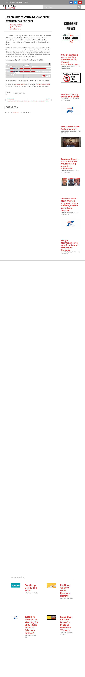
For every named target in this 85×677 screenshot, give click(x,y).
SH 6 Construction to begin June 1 (70, 127)
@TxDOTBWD (20, 84)
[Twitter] (75, 2)
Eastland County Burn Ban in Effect (70, 95)
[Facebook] (71, 2)
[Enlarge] (48, 65)
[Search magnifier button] (79, 7)
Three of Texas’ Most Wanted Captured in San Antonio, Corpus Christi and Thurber (69, 204)
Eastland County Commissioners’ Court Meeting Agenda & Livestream (69, 164)
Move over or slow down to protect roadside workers (66, 623)
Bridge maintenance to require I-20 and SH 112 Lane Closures (69, 245)
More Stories (17, 577)
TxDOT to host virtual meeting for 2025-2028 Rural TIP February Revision (31, 624)
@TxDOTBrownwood (43, 84)
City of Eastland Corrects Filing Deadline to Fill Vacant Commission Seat (70, 59)
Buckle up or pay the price (31, 588)
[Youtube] (80, 2)
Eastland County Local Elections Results (65, 590)
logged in (15, 112)
